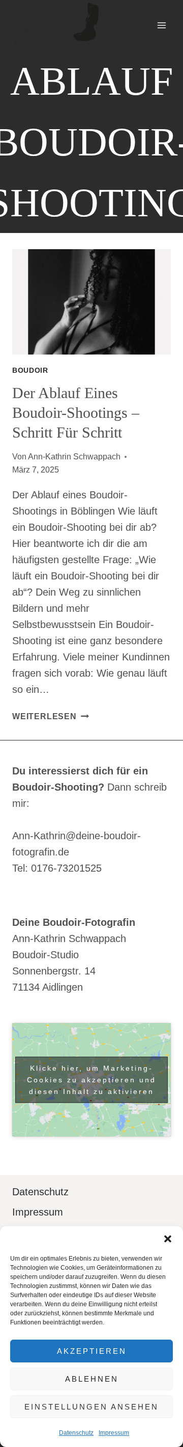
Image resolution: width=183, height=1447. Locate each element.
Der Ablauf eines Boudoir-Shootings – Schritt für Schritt (75, 412)
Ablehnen (91, 1379)
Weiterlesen (50, 716)
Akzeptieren (92, 1351)
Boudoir (30, 370)
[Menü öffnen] (161, 25)
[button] (168, 1239)
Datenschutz (76, 1432)
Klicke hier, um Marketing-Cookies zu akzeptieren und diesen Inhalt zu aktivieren (91, 1080)
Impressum (114, 1432)
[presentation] (91, 302)
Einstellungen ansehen (91, 1406)
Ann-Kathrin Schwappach (74, 456)
